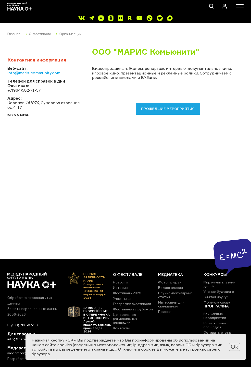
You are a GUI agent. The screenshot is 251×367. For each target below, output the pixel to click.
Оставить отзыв (217, 332)
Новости (120, 282)
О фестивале (40, 34)
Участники (122, 298)
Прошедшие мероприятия (168, 109)
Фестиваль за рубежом (133, 309)
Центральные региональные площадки (125, 318)
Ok (234, 346)
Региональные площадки (215, 325)
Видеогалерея (170, 287)
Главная (14, 34)
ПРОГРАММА (216, 306)
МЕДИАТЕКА (170, 274)
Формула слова (216, 302)
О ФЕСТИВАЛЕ (127, 274)
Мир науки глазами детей (219, 284)
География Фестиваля (132, 304)
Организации (70, 34)
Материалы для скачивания (171, 304)
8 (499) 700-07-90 (22, 325)
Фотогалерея (169, 282)
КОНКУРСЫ (215, 274)
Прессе (164, 311)
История (120, 287)
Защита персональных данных (33, 308)
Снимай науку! (215, 297)
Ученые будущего (218, 291)
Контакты (121, 328)
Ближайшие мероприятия (214, 316)
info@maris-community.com (33, 73)
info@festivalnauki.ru (24, 339)
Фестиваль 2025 (127, 293)
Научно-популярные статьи (175, 295)
